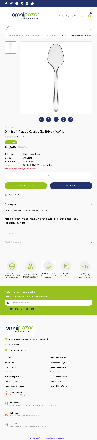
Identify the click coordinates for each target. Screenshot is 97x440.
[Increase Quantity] (89, 175)
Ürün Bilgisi (10, 204)
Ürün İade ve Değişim (58, 363)
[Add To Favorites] (41, 119)
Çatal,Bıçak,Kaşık (31, 154)
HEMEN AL (71, 186)
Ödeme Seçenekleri (58, 367)
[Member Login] (59, 15)
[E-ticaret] (48, 438)
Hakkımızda (9, 363)
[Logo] (26, 16)
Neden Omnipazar (12, 377)
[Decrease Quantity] (7, 175)
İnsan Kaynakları (11, 381)
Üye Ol (73, 16)
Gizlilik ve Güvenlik (57, 372)
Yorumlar (9, 233)
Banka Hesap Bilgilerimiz (14, 386)
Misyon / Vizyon (11, 367)
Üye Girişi (65, 16)
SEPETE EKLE (25, 186)
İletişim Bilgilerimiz (12, 372)
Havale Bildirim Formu (58, 386)
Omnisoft (27, 158)
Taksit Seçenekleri (14, 242)
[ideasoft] (35, 438)
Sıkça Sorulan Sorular (58, 377)
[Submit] (8, 303)
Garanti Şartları (56, 381)
